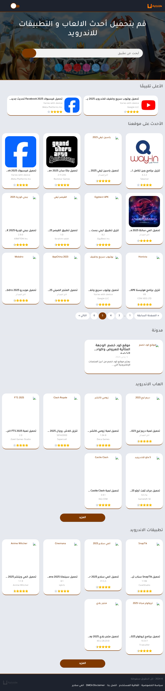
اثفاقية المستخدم (129, 685)
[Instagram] (86, 68)
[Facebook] (105, 68)
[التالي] (3, 106)
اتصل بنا (112, 685)
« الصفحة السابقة (148, 315)
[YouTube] (77, 68)
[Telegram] (59, 68)
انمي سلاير (78, 685)
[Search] (29, 53)
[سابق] (162, 106)
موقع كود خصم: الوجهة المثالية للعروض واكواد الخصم (113, 349)
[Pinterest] (68, 68)
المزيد (82, 517)
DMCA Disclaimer (95, 685)
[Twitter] (96, 68)
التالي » (82, 315)
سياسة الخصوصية (152, 685)
